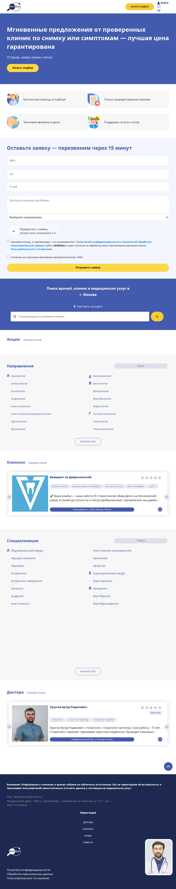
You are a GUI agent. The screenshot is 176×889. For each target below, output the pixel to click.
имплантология (60, 486)
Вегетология (100, 383)
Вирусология (100, 406)
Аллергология (19, 383)
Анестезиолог (20, 604)
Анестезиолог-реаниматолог (112, 551)
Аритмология (19, 421)
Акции (88, 835)
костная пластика (114, 486)
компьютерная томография (86, 486)
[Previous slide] (9, 497)
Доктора (88, 822)
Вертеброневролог (106, 604)
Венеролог (100, 589)
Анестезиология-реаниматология (31, 414)
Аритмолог (100, 558)
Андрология (18, 399)
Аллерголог (19, 573)
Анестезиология (20, 406)
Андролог (17, 596)
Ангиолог (17, 589)
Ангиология (18, 391)
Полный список (32, 340)
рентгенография (136, 486)
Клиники (88, 829)
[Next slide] (166, 497)
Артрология (18, 429)
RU (159, 7)
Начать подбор (140, 6)
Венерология (101, 391)
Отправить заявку (88, 267)
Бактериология (102, 376)
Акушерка (17, 566)
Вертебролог (102, 596)
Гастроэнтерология (104, 414)
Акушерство (18, 376)
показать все (88, 441)
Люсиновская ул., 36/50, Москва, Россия (92, 509)
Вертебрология (102, 399)
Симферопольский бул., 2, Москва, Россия (92, 739)
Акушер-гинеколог (23, 558)
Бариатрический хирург (109, 573)
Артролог (99, 566)
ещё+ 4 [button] (152, 486)
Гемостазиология (103, 429)
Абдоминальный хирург (27, 551)
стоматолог (57, 719)
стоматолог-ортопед (78, 719)
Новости (88, 842)
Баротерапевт (102, 581)
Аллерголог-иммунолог (27, 581)
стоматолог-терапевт (103, 719)
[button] (33, 231)
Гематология (100, 421)
